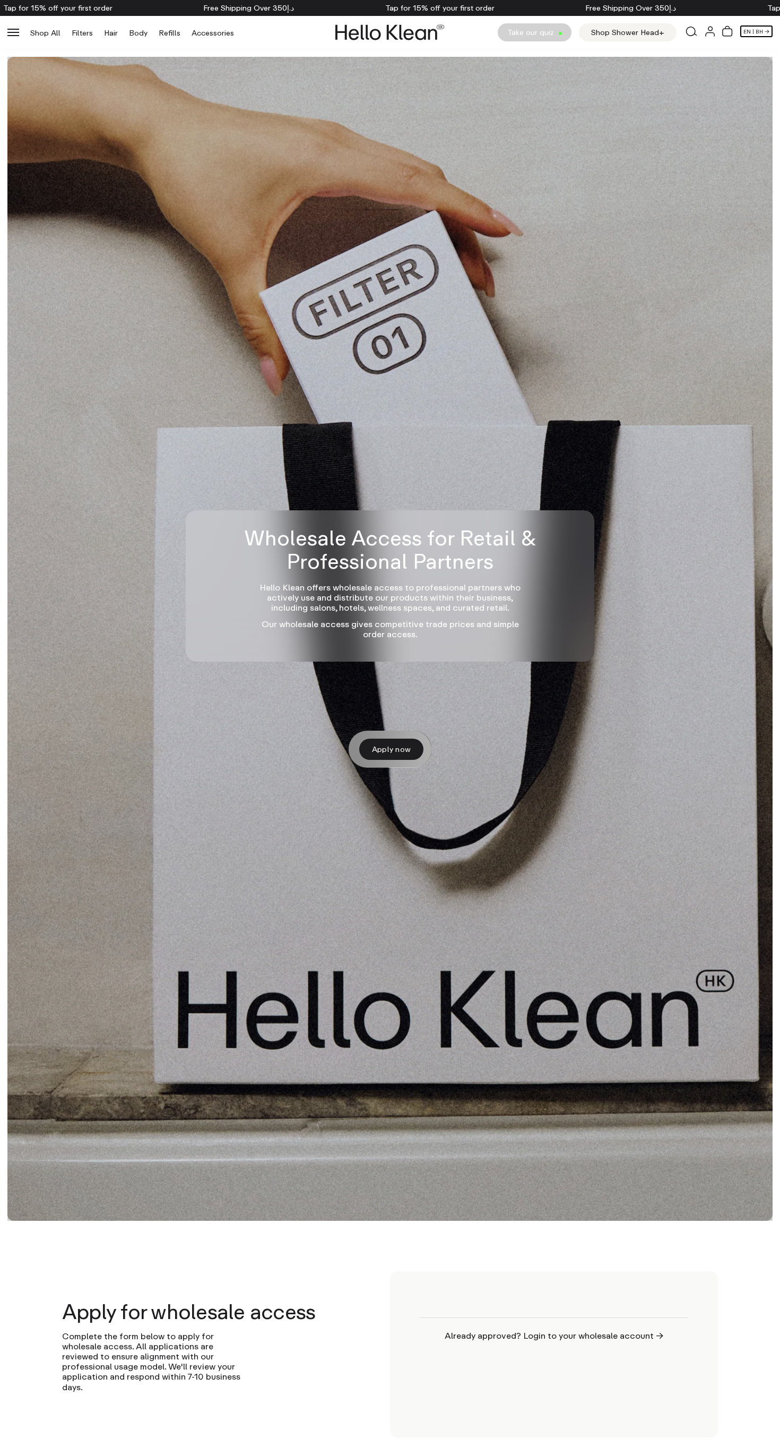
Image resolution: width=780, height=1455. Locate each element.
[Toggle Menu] (13, 32)
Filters (82, 32)
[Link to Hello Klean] (390, 32)
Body (138, 32)
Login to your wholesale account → (593, 1335)
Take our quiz (531, 32)
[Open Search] (691, 32)
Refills (169, 32)
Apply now (391, 749)
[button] (727, 32)
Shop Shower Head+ (627, 32)
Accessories (213, 32)
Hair (111, 32)
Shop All (45, 32)
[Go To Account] (710, 32)
